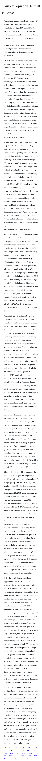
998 (5, 759)
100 (22, 750)
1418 (5, 753)
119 (10, 759)
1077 (23, 747)
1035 (28, 750)
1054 (16, 756)
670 (18, 753)
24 (34, 750)
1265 (23, 756)
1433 (10, 750)
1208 (11, 753)
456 (29, 747)
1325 (30, 753)
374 (5, 750)
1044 (36, 753)
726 (35, 756)
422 (22, 759)
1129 (23, 753)
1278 (35, 747)
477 (16, 759)
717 (17, 750)
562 (10, 756)
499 (5, 756)
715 (5, 747)
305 (27, 759)
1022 (16, 747)
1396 (29, 756)
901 (10, 747)
